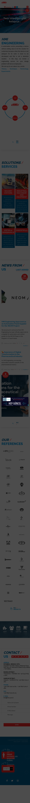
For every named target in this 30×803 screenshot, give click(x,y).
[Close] (28, 397)
